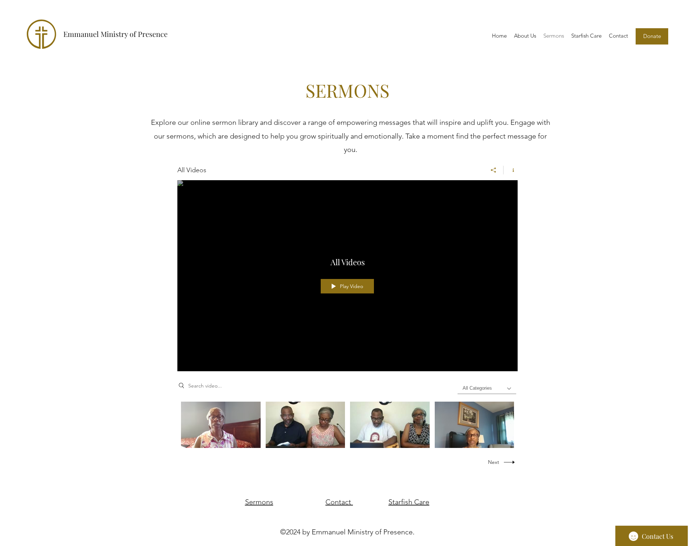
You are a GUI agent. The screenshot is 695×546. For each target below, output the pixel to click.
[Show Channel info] (511, 170)
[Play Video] (220, 425)
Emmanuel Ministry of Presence (115, 34)
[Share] (494, 170)
